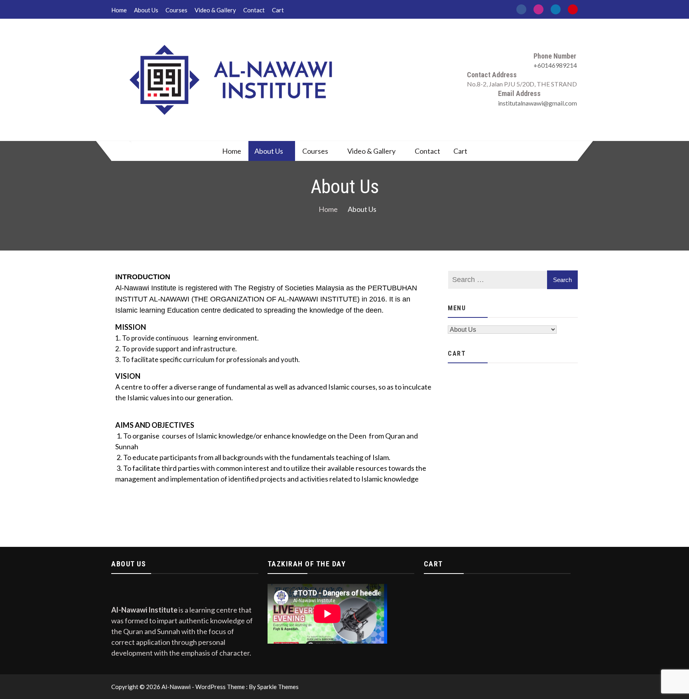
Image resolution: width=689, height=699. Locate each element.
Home (119, 10)
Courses (176, 10)
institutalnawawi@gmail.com (537, 103)
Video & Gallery (215, 10)
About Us (146, 10)
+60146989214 (555, 65)
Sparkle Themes (278, 686)
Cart (278, 10)
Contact (254, 10)
